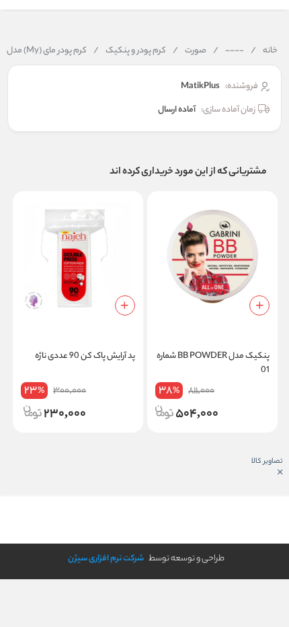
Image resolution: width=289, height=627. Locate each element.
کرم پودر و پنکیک (129, 51)
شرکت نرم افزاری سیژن (106, 559)
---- (228, 51)
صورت (189, 51)
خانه (264, 51)
